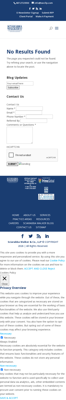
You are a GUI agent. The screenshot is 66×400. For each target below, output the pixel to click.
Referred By (13, 120)
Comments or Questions (21, 124)
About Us (30, 215)
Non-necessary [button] (8, 365)
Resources (43, 219)
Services (45, 215)
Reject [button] (51, 268)
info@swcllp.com (30, 184)
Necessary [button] (6, 333)
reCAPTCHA (13, 146)
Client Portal (26, 16)
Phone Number (16, 116)
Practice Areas (22, 219)
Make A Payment (45, 16)
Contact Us (23, 227)
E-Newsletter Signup (28, 13)
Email (11, 112)
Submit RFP (48, 13)
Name (11, 108)
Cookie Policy (57, 260)
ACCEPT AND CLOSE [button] (35, 268)
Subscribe (13, 87)
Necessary (10, 337)
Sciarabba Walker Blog (38, 223)
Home (15, 215)
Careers (14, 223)
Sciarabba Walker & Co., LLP (25, 241)
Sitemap (41, 227)
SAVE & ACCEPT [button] (9, 397)
